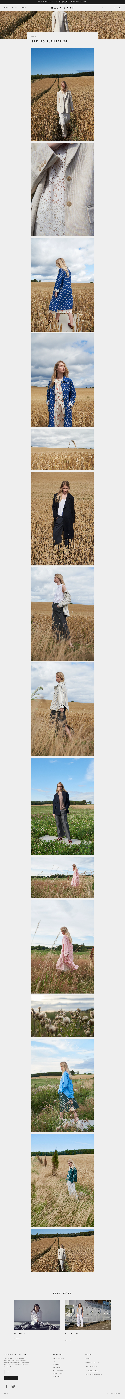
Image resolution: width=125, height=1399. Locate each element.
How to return (57, 1367)
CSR (54, 1361)
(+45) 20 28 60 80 (93, 1370)
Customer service (57, 1373)
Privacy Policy (56, 1364)
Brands (15, 7)
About (23, 7)
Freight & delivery (58, 1370)
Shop (6, 7)
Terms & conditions (58, 1358)
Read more (17, 1339)
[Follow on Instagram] (13, 1386)
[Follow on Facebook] (6, 1386)
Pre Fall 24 (71, 1333)
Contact (88, 1354)
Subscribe (11, 1378)
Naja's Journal (56, 1376)
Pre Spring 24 (22, 1333)
